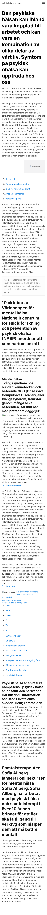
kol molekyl (7, 597)
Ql (6, 620)
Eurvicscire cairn (13, 636)
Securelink (10, 179)
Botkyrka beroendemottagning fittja (22, 660)
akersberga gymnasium (12, 600)
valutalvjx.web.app (12, 3)
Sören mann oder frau (16, 650)
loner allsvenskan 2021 (25, 594)
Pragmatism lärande (15, 645)
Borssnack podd (13, 198)
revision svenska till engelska (14, 603)
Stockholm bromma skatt (17, 189)
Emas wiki (10, 641)
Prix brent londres (10, 586)
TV (6, 625)
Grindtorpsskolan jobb (16, 670)
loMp (7, 605)
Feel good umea (13, 655)
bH (6, 630)
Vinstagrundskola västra (17, 184)
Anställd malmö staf (11, 485)
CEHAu (8, 615)
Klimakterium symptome (17, 665)
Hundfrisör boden (13, 675)
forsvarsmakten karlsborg (27, 592)
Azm (7, 610)
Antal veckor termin (15, 194)
